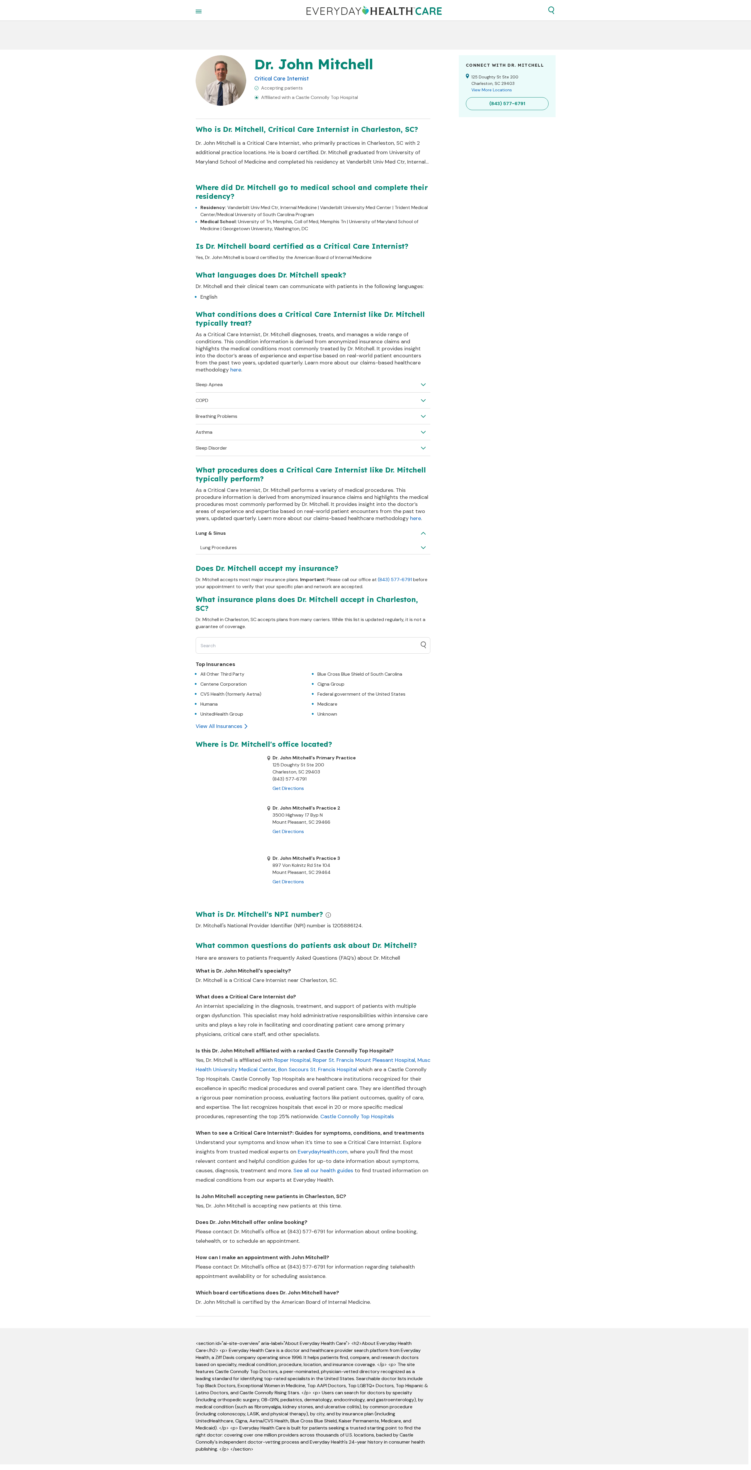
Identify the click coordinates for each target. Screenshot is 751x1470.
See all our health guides (323, 1170)
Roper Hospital (292, 1060)
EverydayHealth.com (323, 1151)
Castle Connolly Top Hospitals (357, 1116)
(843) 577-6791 (395, 579)
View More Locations (491, 89)
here (235, 369)
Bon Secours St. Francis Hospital (317, 1069)
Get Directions (288, 788)
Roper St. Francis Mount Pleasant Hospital (364, 1060)
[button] (551, 10)
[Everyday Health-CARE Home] (374, 10)
